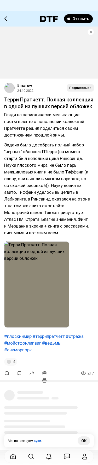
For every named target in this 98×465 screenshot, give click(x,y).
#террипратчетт (49, 336)
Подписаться (80, 88)
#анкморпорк (18, 349)
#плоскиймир (18, 336)
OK (84, 440)
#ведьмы (51, 343)
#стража (75, 336)
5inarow (24, 85)
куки (37, 441)
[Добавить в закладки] (19, 373)
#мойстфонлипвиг (22, 343)
